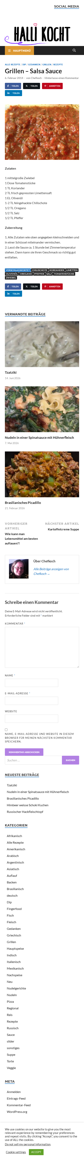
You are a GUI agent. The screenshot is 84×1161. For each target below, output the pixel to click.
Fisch (10, 915)
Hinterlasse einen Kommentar (62, 78)
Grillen (46, 64)
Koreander (56, 270)
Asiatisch (13, 869)
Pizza (10, 1001)
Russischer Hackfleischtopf (25, 811)
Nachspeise (14, 975)
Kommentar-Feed (19, 1105)
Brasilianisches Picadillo (23, 503)
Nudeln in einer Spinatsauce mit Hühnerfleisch (39, 437)
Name (10, 675)
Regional (13, 1008)
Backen (12, 882)
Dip (24, 64)
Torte (10, 1061)
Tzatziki (11, 372)
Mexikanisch (15, 968)
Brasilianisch (15, 889)
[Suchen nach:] (42, 760)
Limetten (72, 270)
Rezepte (58, 64)
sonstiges (13, 1048)
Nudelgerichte (16, 988)
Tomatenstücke (64, 273)
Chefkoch (36, 78)
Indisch (12, 955)
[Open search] (74, 50)
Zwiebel (11, 277)
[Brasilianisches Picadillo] (42, 475)
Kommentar (15, 623)
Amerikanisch (16, 849)
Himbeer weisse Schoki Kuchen (27, 805)
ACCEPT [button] (36, 1152)
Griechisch (14, 935)
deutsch (12, 895)
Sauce (11, 1034)
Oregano (26, 273)
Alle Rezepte (12, 64)
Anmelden (14, 1092)
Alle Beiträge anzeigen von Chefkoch (51, 571)
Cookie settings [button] (16, 1152)
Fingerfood (14, 909)
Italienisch (14, 962)
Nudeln (12, 995)
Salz (49, 273)
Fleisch (11, 922)
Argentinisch (15, 862)
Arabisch (13, 855)
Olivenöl (12, 273)
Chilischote (39, 270)
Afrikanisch (14, 836)
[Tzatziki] (42, 345)
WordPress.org (17, 1111)
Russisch (13, 1028)
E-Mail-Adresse (17, 693)
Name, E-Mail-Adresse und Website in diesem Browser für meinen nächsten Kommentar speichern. (39, 737)
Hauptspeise (15, 948)
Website (11, 711)
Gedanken (34, 64)
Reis (10, 1015)
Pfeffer (39, 273)
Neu (10, 981)
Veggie (11, 1068)
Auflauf (12, 875)
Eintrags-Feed (16, 1098)
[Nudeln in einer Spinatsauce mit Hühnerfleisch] (42, 410)
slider (10, 1041)
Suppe (11, 1054)
